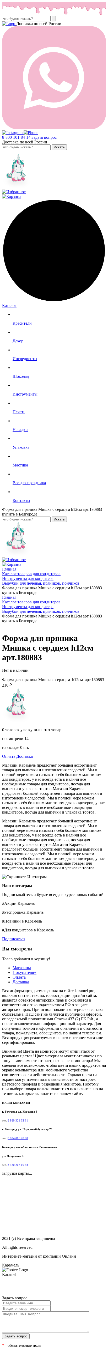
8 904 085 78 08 (18, 1138)
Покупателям (24, 972)
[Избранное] (14, 192)
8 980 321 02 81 (18, 1120)
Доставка (24, 756)
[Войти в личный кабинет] (16, 187)
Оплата (8, 756)
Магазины (22, 968)
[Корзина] (11, 196)
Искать (59, 147)
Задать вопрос (44, 137)
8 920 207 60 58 (17, 1164)
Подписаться (13, 939)
